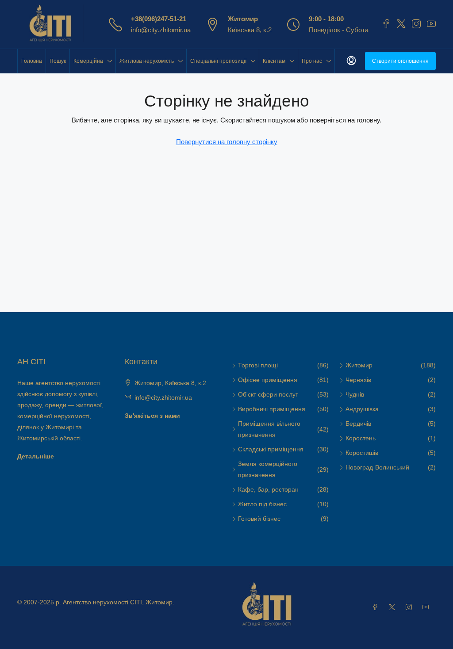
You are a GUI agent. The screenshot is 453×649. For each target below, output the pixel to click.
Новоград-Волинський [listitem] (377, 467)
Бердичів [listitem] (358, 423)
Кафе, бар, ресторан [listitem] (268, 489)
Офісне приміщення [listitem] (267, 379)
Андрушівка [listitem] (362, 408)
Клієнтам (274, 61)
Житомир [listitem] (359, 365)
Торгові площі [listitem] (258, 365)
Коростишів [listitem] (362, 452)
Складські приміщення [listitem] (270, 449)
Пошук (58, 61)
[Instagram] (410, 607)
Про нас (312, 61)
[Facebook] (377, 607)
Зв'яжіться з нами (152, 415)
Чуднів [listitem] (355, 394)
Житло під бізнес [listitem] (262, 504)
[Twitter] (394, 607)
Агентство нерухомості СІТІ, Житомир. (118, 602)
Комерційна (88, 61)
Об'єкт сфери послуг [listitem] (268, 394)
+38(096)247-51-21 (158, 19)
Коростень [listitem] (361, 438)
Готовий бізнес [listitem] (259, 518)
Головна (31, 61)
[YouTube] (427, 607)
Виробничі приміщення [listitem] (271, 408)
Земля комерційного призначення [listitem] (267, 469)
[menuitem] (351, 61)
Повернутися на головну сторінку (226, 141)
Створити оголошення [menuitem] (400, 61)
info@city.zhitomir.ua (161, 30)
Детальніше (35, 456)
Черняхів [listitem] (358, 379)
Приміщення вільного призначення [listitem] (269, 429)
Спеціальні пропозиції (218, 61)
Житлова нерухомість (146, 61)
